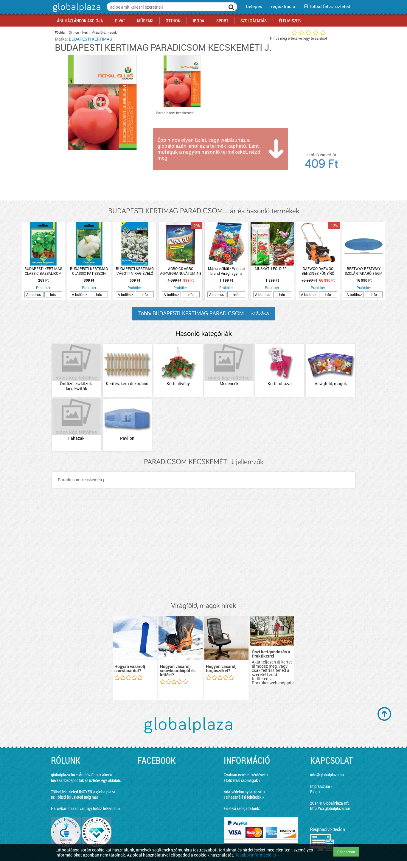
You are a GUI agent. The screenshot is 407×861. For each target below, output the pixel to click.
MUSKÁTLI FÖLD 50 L (272, 268)
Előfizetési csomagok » (242, 780)
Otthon (74, 32)
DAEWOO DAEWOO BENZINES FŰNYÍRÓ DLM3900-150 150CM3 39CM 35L (318, 271)
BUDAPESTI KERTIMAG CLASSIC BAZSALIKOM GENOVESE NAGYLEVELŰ (43, 271)
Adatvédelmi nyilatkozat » (244, 791)
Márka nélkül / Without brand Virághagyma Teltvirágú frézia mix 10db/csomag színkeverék (226, 271)
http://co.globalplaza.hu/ (330, 808)
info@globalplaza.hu (327, 774)
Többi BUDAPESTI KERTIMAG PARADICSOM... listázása (203, 314)
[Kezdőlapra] (76, 12)
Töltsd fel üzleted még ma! (77, 797)
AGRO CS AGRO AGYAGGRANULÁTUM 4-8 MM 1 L (180, 271)
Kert (85, 32)
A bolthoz (34, 294)
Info (53, 294)
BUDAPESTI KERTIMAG (90, 39)
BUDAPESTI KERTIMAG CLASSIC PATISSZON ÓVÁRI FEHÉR (89, 271)
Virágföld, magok (104, 32)
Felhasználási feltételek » (244, 797)
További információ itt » (257, 855)
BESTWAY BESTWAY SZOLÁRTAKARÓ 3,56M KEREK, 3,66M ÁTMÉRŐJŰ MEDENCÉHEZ (364, 271)
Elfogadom (346, 851)
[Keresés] (231, 6)
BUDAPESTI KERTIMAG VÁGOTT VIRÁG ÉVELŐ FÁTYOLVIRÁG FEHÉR (135, 271)
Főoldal (60, 32)
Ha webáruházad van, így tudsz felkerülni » (85, 808)
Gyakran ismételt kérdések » (246, 774)
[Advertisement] (203, 551)
